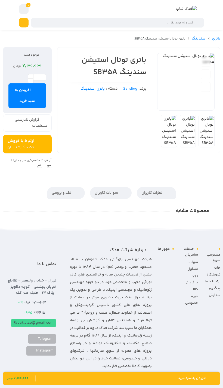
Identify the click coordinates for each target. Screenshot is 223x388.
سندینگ (199, 39)
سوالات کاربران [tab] (107, 193)
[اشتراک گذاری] (205, 87)
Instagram (44, 351)
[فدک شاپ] (186, 9)
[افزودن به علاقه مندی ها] (205, 62)
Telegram (45, 339)
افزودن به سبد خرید (25, 95)
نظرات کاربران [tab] (152, 193)
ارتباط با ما (212, 281)
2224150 (35, 313)
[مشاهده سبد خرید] (24, 9)
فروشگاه (213, 274)
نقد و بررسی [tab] (62, 193)
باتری (216, 39)
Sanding (130, 89)
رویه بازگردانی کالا (191, 282)
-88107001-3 (32, 303)
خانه (217, 268)
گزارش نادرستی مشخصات (31, 123)
